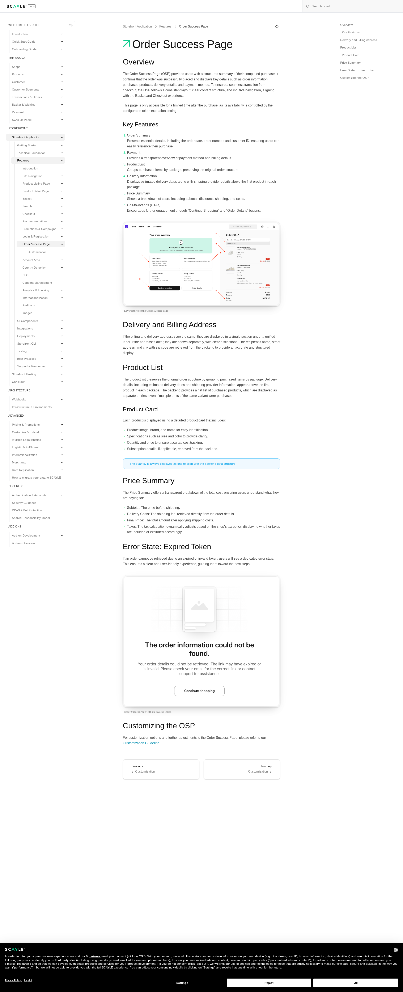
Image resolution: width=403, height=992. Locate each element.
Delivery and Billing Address (169, 324)
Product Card (140, 409)
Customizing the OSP (159, 725)
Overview (138, 62)
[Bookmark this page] (276, 26)
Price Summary (148, 480)
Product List (143, 367)
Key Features (140, 124)
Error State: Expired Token (167, 546)
